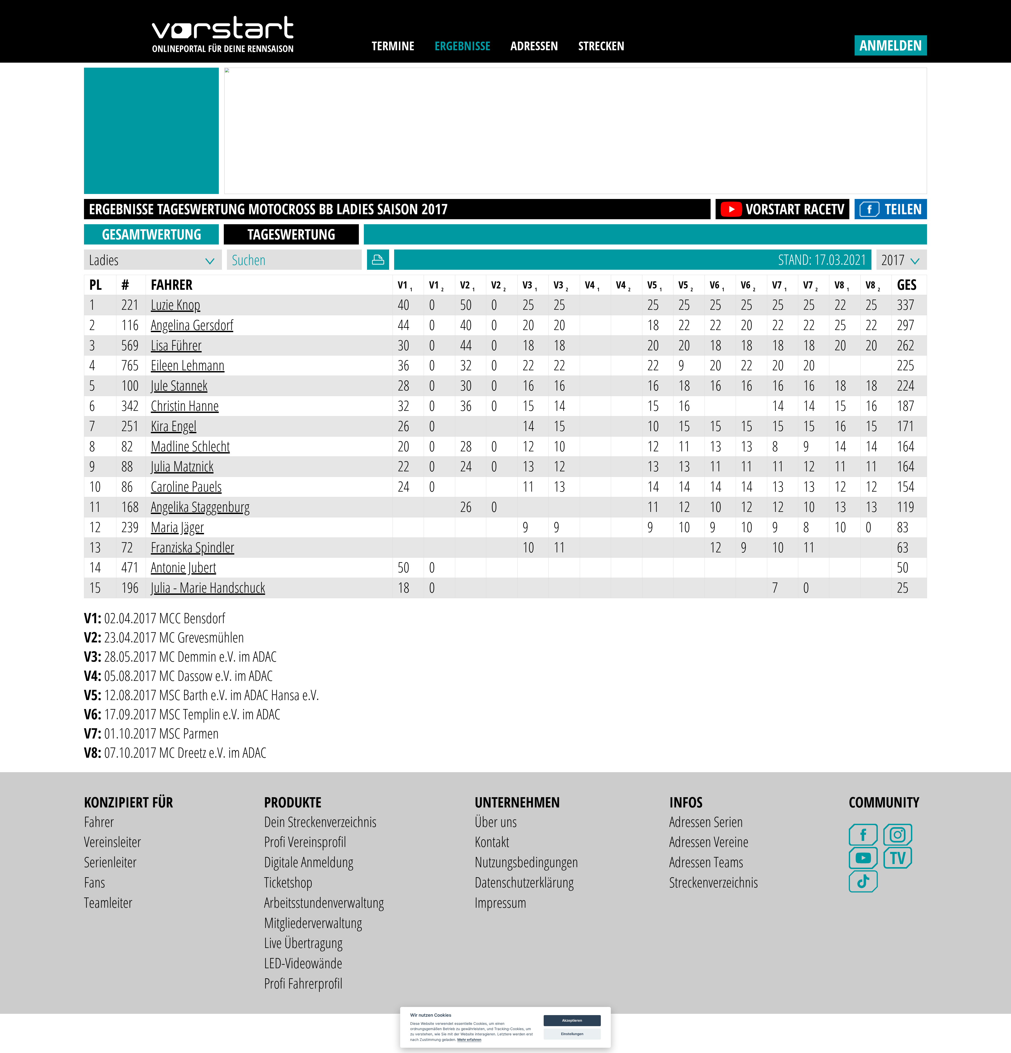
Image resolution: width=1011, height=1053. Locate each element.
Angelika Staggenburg (200, 506)
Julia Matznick (182, 466)
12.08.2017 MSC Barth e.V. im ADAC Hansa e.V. (211, 694)
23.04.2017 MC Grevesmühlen (174, 637)
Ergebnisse (462, 45)
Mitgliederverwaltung (313, 922)
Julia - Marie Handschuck (208, 587)
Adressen (534, 45)
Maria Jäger (177, 526)
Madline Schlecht (190, 446)
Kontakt (492, 841)
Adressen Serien (706, 821)
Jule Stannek (179, 385)
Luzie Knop (175, 304)
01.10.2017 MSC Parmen (161, 733)
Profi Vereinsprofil (305, 841)
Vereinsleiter (112, 841)
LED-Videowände (303, 962)
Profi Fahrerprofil (303, 983)
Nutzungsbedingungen (526, 861)
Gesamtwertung (151, 234)
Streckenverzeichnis (713, 882)
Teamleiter (108, 902)
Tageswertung (291, 234)
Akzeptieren (572, 1020)
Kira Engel (173, 425)
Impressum (500, 902)
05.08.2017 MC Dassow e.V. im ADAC (188, 675)
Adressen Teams (706, 861)
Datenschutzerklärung (524, 882)
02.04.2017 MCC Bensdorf (164, 617)
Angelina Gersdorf (192, 324)
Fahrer (99, 821)
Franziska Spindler (192, 547)
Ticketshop (288, 882)
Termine (393, 45)
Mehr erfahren (469, 1039)
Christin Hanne (185, 405)
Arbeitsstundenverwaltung (324, 902)
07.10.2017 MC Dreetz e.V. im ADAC (185, 752)
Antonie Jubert (183, 567)
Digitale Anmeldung (308, 861)
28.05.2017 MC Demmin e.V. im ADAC (190, 656)
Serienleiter (110, 861)
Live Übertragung (303, 942)
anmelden (891, 45)
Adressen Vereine (709, 841)
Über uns (496, 821)
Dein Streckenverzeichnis (320, 821)
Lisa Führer (176, 345)
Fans (94, 882)
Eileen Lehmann (188, 365)
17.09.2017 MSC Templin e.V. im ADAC (192, 713)
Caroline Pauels (186, 486)
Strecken (601, 45)
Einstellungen (572, 1034)
